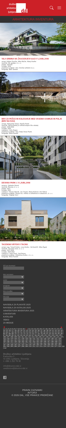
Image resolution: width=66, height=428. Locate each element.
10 (23, 329)
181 (41, 343)
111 (22, 337)
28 (15, 330)
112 (26, 337)
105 (60, 335)
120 (54, 337)
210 (30, 346)
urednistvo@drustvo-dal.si (15, 368)
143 (19, 340)
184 (52, 343)
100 (42, 335)
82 (50, 333)
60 (47, 332)
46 (7, 332)
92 (18, 335)
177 (26, 343)
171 (4, 343)
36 (38, 330)
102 (49, 335)
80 (44, 333)
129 (26, 338)
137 (56, 338)
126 (15, 338)
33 (30, 330)
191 (19, 345)
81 (47, 333)
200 (52, 345)
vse (5, 348)
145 (26, 340)
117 (43, 337)
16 (40, 329)
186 (59, 343)
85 (59, 333)
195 (34, 345)
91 (15, 335)
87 (4, 335)
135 (48, 338)
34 (33, 330)
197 (41, 345)
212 (37, 346)
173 (12, 343)
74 (27, 333)
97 (33, 335)
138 (59, 338)
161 (26, 341)
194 (30, 345)
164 (37, 341)
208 (23, 346)
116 (40, 337)
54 (30, 332)
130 (30, 338)
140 (8, 340)
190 (15, 345)
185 (56, 343)
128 (23, 338)
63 (56, 332)
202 (59, 345)
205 (12, 346)
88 (7, 335)
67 (7, 333)
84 (56, 333)
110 (19, 337)
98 (36, 335)
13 (32, 329)
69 (12, 333)
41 (53, 330)
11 (26, 329)
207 (19, 346)
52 (24, 332)
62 (53, 332)
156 (8, 341)
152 (52, 340)
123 (4, 338)
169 (56, 341)
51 (21, 332)
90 (12, 335)
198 (45, 345)
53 (27, 332)
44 (61, 330)
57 (38, 332)
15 (38, 329)
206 (15, 346)
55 (33, 332)
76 (33, 333)
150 (45, 340)
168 (52, 341)
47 (10, 332)
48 (12, 332)
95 (27, 335)
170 (59, 341)
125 (12, 338)
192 (23, 345)
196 (37, 345)
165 (41, 341)
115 (36, 337)
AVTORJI (32, 392)
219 (63, 346)
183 (48, 343)
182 (45, 343)
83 (53, 333)
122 (61, 337)
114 (33, 337)
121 (58, 337)
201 (56, 345)
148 (37, 340)
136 (52, 338)
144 (23, 340)
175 (19, 343)
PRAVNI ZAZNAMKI (32, 390)
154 (59, 340)
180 (37, 343)
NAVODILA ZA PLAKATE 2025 (17, 305)
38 (44, 330)
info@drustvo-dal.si (12, 366)
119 (51, 337)
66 (4, 333)
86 (61, 333)
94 (24, 335)
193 (26, 345)
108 (12, 337)
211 (34, 346)
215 (48, 346)
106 (4, 337)
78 (38, 333)
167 (48, 341)
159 (19, 341)
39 (47, 330)
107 (8, 337)
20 (52, 329)
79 (41, 333)
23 (61, 329)
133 (41, 338)
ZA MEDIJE (8, 323)
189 (12, 345)
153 (56, 340)
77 (36, 333)
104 (56, 335)
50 (18, 332)
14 (35, 329)
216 (52, 346)
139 (4, 340)
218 (59, 346)
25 (7, 330)
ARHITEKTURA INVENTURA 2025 (18, 311)
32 (27, 330)
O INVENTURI (9, 314)
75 (30, 333)
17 (43, 329)
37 (41, 330)
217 (56, 346)
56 (36, 332)
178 (30, 343)
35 (36, 330)
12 (29, 329)
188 (8, 345)
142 (15, 340)
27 (12, 330)
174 (15, 343)
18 (46, 329)
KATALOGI (8, 317)
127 (19, 338)
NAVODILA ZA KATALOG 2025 (17, 308)
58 (41, 332)
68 (10, 333)
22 (58, 329)
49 (15, 332)
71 (18, 333)
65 (61, 332)
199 (48, 345)
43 (59, 330)
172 (8, 343)
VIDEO (6, 320)
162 (30, 341)
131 (34, 338)
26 (10, 330)
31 (24, 330)
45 (4, 332)
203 (4, 346)
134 (45, 338)
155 (4, 341)
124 (8, 338)
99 (38, 335)
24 (4, 330)
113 (29, 337)
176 (23, 343)
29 (18, 330)
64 (59, 332)
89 (10, 335)
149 (41, 340)
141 (12, 340)
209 (26, 346)
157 (12, 341)
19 (49, 329)
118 (47, 337)
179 (34, 343)
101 (45, 335)
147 (34, 340)
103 (53, 335)
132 (37, 338)
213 (41, 346)
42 (56, 330)
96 (30, 335)
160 (23, 341)
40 (50, 330)
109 (15, 337)
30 (21, 330)
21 (55, 329)
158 (15, 341)
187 (4, 345)
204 (8, 346)
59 (44, 332)
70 (15, 333)
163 (34, 341)
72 (21, 333)
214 (45, 346)
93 (21, 335)
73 (24, 333)
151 (48, 340)
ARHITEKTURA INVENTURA (33, 19)
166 (45, 341)
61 (50, 332)
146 (30, 340)
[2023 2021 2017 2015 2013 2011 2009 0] (13, 277)
